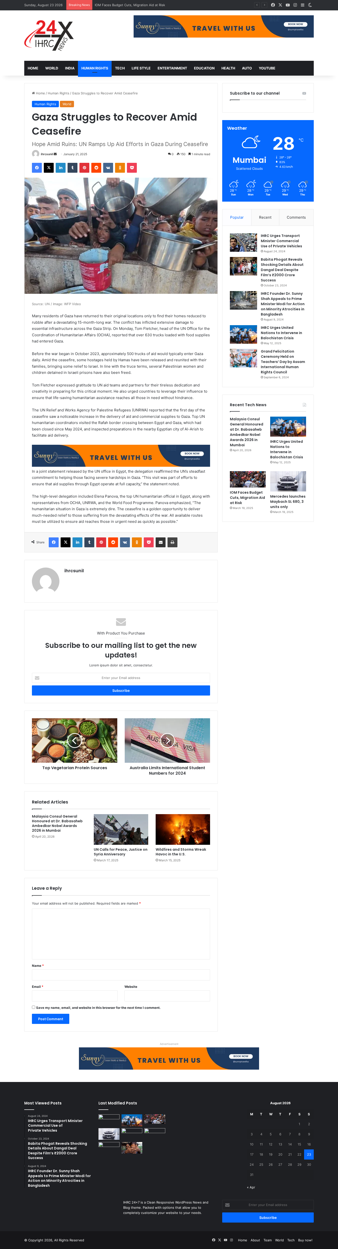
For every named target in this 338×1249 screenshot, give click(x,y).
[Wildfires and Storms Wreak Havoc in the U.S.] (183, 829)
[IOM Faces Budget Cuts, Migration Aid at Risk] (248, 479)
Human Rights (94, 68)
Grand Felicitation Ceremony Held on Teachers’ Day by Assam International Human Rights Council (283, 362)
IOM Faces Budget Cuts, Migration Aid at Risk (247, 497)
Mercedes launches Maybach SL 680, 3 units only (133, 5)
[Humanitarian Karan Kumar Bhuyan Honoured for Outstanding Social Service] (109, 1120)
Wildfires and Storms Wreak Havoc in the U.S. (181, 852)
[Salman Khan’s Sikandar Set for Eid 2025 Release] (154, 1134)
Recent (265, 217)
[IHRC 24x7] (49, 35)
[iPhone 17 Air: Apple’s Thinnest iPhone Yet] (109, 1148)
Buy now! (305, 1240)
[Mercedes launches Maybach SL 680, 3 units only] (288, 481)
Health (228, 68)
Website (130, 987)
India (69, 68)
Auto (247, 68)
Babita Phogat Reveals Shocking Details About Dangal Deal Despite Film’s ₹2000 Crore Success (282, 270)
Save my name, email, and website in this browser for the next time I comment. (98, 1008)
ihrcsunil (47, 154)
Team (268, 1240)
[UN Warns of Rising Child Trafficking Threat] (132, 1148)
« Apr (251, 1187)
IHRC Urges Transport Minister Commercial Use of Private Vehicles (281, 241)
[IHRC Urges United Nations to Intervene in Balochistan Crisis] (243, 334)
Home (33, 68)
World (51, 68)
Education (204, 68)
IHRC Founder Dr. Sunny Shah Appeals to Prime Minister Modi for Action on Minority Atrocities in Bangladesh (283, 304)
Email (37, 987)
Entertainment (172, 68)
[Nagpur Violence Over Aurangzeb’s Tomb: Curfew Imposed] (132, 1134)
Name (38, 966)
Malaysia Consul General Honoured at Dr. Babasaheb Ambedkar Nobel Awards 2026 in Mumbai (57, 823)
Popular (237, 217)
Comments (296, 217)
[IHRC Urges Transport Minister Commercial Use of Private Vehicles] (243, 242)
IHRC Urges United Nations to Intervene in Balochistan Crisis (281, 332)
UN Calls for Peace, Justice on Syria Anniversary (120, 852)
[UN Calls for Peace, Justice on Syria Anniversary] (121, 829)
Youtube (267, 68)
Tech (120, 68)
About (255, 1240)
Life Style (141, 68)
